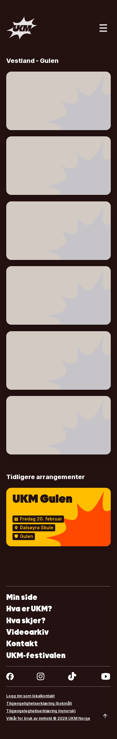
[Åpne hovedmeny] (103, 28)
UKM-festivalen (36, 655)
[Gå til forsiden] (21, 28)
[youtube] (105, 676)
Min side (21, 597)
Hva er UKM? (29, 608)
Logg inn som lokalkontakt (30, 696)
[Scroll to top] (105, 716)
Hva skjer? (26, 620)
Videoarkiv (27, 632)
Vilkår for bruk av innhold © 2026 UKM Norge (48, 718)
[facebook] (10, 676)
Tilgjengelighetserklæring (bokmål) (39, 703)
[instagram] (40, 676)
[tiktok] (72, 676)
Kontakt (22, 643)
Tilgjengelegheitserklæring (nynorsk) (41, 710)
